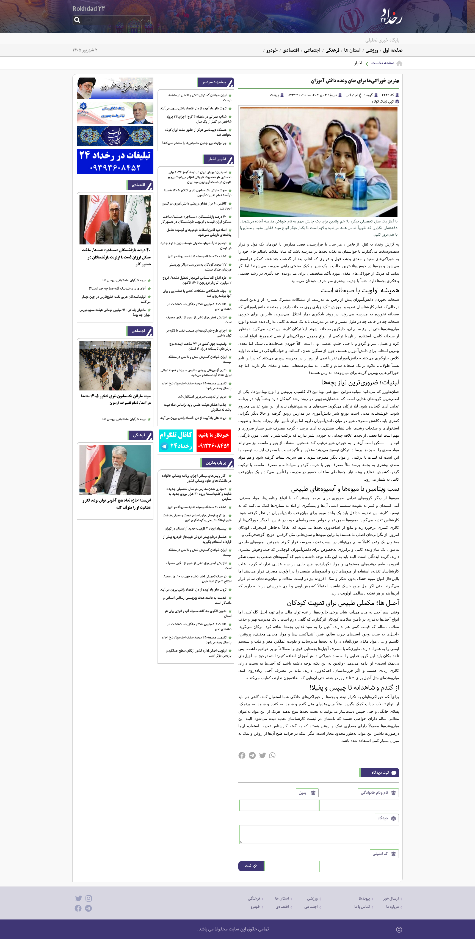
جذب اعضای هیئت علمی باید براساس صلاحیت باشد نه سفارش (197, 407)
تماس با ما (362, 907)
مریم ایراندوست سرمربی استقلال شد (202, 397)
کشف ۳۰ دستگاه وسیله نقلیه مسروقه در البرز (197, 256)
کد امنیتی (380, 853)
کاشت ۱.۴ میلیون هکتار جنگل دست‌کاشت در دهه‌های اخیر (199, 306)
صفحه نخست (382, 63)
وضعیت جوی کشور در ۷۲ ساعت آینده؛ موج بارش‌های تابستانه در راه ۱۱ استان (200, 346)
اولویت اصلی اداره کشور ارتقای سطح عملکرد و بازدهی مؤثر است (198, 653)
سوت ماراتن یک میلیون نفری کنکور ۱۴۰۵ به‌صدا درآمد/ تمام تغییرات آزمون (197, 193)
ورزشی (371, 50)
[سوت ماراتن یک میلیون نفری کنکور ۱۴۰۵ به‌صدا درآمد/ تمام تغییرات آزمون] (115, 389)
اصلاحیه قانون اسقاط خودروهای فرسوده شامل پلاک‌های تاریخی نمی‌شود (199, 232)
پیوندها (364, 898)
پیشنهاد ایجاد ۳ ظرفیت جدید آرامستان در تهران (196, 529)
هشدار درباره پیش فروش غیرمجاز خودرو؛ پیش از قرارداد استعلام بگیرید (197, 539)
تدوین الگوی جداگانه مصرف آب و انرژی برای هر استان (198, 613)
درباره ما (392, 907)
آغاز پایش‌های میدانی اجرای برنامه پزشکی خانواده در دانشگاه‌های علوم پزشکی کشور (196, 478)
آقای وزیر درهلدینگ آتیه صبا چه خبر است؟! (117, 288)
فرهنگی (331, 50)
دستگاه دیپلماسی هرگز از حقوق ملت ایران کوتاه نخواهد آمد (198, 132)
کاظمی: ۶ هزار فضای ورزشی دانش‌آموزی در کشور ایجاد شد (196, 206)
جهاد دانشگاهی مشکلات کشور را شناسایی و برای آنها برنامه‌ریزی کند (197, 293)
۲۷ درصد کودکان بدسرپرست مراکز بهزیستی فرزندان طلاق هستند (200, 267)
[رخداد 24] (391, 23)
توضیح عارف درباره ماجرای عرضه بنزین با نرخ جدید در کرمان (196, 245)
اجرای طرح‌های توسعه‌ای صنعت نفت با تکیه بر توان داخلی (198, 333)
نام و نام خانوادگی (374, 792)
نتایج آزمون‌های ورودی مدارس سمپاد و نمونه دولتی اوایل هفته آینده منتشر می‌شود (196, 372)
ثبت (248, 866)
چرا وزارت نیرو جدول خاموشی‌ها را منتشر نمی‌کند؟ (194, 143)
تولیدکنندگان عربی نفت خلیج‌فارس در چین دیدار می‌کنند (116, 299)
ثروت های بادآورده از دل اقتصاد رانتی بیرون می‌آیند (193, 108)
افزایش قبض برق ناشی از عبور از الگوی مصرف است (198, 320)
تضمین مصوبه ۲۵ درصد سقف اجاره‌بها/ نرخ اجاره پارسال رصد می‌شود (196, 386)
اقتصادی (290, 50)
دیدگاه (383, 818)
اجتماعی (312, 50)
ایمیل (303, 792)
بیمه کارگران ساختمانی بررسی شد (124, 280)
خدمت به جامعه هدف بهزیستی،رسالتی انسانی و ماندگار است (197, 600)
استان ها (352, 50)
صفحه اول (392, 50)
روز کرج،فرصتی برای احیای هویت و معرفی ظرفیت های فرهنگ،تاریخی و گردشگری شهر (197, 518)
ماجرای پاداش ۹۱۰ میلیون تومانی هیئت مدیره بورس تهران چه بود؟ (115, 312)
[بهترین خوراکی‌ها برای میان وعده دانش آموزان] (318, 215)
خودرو (271, 50)
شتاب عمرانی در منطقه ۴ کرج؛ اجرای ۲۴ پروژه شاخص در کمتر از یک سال (199, 119)
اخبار (358, 63)
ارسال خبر (391, 898)
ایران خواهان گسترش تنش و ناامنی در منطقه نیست (200, 97)
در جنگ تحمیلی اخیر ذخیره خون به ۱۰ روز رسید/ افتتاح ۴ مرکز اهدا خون (197, 579)
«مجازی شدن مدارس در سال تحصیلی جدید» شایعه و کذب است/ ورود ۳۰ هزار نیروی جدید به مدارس (198, 494)
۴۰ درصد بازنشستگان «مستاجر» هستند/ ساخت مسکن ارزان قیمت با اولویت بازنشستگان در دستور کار (196, 219)
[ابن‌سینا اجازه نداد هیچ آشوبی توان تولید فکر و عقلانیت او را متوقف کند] (115, 493)
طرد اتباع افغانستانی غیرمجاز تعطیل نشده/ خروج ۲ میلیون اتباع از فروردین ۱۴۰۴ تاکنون (196, 280)
